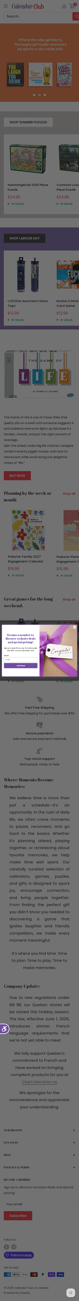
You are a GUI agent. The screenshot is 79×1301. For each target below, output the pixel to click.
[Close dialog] (74, 627)
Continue (20, 665)
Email (6, 655)
